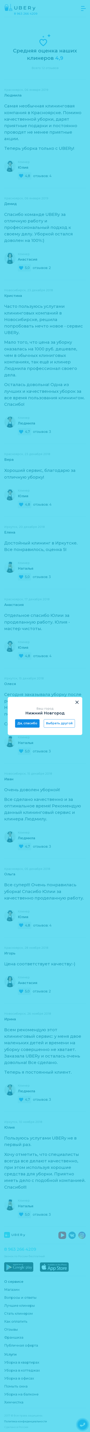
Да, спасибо (27, 723)
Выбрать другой (59, 723)
